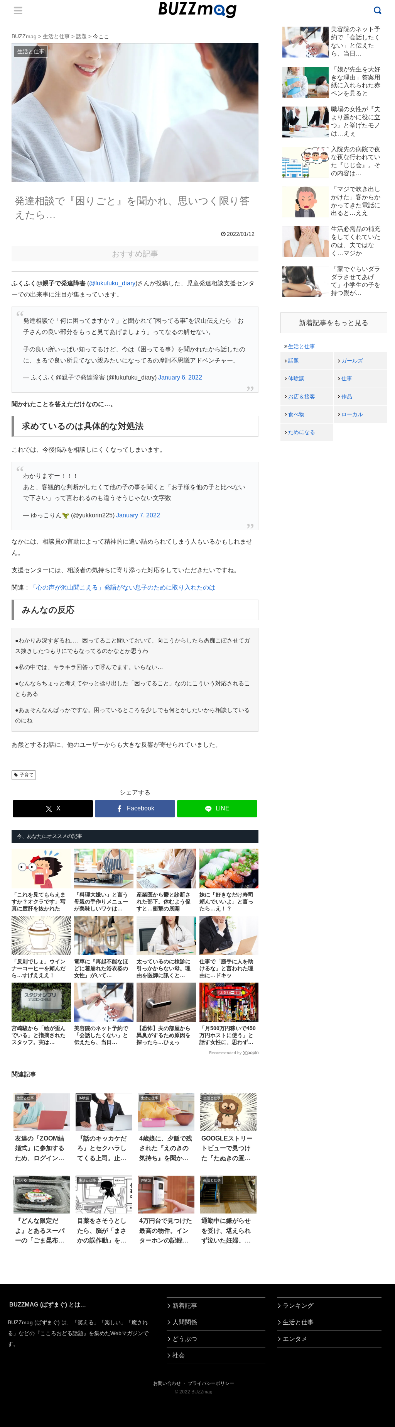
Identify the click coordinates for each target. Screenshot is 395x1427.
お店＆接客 (301, 396)
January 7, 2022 (138, 515)
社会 (178, 1355)
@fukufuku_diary (112, 283)
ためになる (301, 432)
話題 (293, 361)
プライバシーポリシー (211, 1383)
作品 (346, 396)
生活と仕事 (301, 346)
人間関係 (184, 1322)
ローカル (352, 414)
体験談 (296, 378)
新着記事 (184, 1305)
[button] (25, 1260)
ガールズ (352, 361)
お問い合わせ (167, 1383)
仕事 (346, 378)
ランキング (298, 1305)
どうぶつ (184, 1338)
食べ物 (296, 414)
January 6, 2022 (180, 377)
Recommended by (225, 1053)
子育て (27, 775)
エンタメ (295, 1338)
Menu (18, 10)
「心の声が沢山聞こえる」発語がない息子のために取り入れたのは (122, 587)
